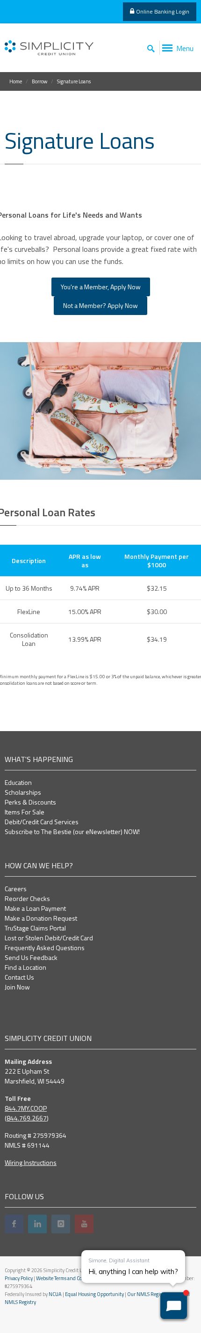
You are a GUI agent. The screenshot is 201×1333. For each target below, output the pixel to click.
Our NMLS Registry (147, 1294)
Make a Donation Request (41, 918)
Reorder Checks (27, 898)
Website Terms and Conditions (68, 1278)
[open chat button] (173, 1305)
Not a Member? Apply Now (100, 305)
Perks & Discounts (30, 802)
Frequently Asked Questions (45, 947)
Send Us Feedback (31, 957)
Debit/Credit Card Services (42, 822)
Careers (16, 889)
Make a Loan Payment (35, 908)
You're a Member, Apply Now (101, 287)
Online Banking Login (162, 11)
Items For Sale (24, 812)
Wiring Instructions (31, 1162)
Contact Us (19, 977)
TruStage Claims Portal (35, 928)
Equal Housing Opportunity (94, 1294)
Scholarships (23, 792)
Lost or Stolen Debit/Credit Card (49, 938)
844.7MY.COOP (26, 1108)
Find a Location (25, 967)
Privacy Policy (19, 1278)
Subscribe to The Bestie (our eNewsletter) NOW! (72, 831)
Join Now (17, 987)
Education (18, 782)
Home (15, 81)
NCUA (55, 1294)
